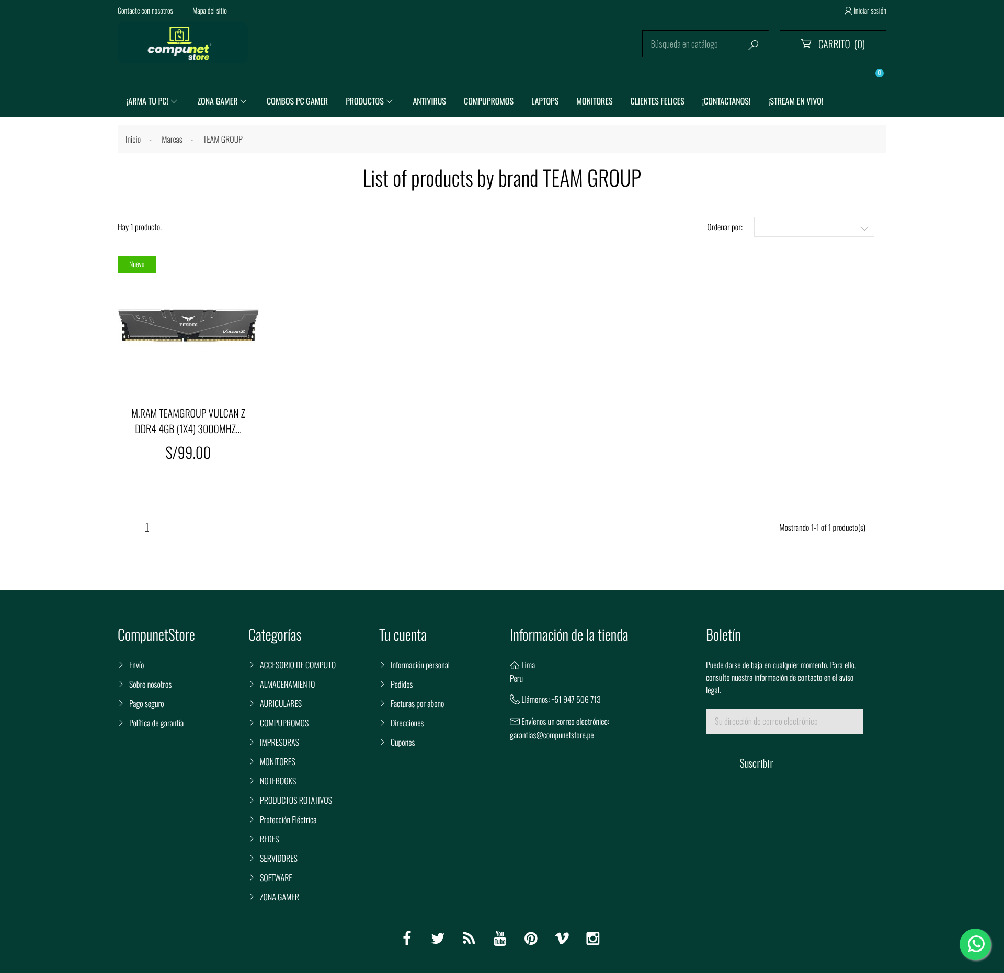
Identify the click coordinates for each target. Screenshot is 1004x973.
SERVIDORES (279, 858)
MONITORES (594, 101)
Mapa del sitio (209, 10)
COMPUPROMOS (489, 101)
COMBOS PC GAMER (297, 101)
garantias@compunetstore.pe (552, 734)
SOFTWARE (276, 877)
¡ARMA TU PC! (147, 101)
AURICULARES (281, 703)
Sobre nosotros (150, 684)
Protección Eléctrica (288, 819)
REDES (269, 838)
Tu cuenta (403, 634)
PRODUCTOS (365, 101)
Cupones (403, 742)
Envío (136, 664)
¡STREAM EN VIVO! (795, 101)
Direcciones (407, 722)
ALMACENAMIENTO (287, 684)
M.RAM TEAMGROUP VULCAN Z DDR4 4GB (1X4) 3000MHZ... (188, 420)
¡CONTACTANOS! (726, 101)
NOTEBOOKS (278, 780)
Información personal (420, 664)
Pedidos (402, 684)
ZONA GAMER (217, 101)
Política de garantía (156, 722)
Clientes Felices (657, 101)
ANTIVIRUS (429, 101)
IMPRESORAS (279, 742)
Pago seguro (146, 703)
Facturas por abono (417, 703)
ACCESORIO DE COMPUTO (298, 664)
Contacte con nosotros (145, 10)
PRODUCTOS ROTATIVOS (296, 800)
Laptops (544, 101)
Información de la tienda (569, 634)
